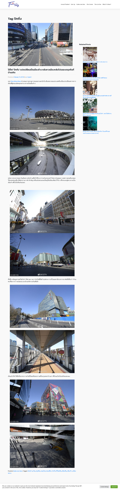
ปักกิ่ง (54, 471)
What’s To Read (106, 4)
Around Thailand (65, 4)
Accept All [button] (114, 486)
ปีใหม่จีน (58, 471)
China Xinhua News (15, 81)
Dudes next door (80, 4)
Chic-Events (90, 4)
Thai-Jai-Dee (97, 4)
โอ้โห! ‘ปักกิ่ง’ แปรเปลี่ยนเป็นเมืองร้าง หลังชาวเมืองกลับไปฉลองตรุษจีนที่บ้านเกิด (41, 71)
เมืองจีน (64, 471)
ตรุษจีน (38, 471)
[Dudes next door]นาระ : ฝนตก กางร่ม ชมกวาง (95, 62)
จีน (34, 471)
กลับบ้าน (30, 471)
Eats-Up (73, 4)
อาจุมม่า (29, 77)
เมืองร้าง (69, 471)
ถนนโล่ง (43, 471)
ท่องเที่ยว (49, 471)
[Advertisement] (95, 28)
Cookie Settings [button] (104, 486)
